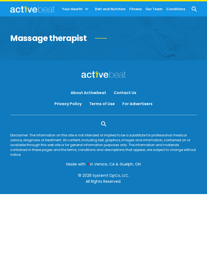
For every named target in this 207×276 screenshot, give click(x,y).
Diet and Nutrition (110, 9)
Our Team (154, 9)
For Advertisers (137, 103)
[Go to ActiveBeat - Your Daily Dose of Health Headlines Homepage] (32, 9)
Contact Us (125, 93)
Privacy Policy (68, 103)
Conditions (175, 9)
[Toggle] (86, 9)
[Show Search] (194, 9)
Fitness (135, 9)
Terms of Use (102, 103)
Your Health (72, 9)
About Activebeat (88, 93)
